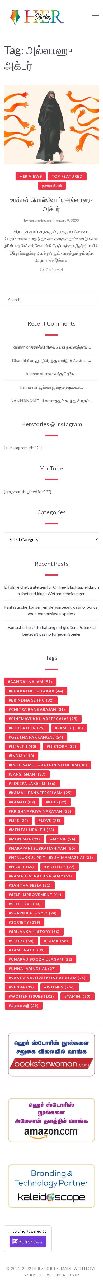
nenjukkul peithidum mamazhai (52, 857)
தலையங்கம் (52, 185)
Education (28, 728)
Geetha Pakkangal (37, 737)
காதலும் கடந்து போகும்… (71, 400)
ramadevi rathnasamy (41, 876)
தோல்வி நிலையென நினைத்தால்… (61, 346)
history (62, 746)
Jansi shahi (28, 774)
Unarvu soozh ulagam (41, 959)
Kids (57, 802)
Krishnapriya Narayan (41, 811)
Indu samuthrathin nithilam (49, 765)
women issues (32, 996)
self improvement (36, 894)
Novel (22, 866)
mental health (32, 829)
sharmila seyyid (34, 913)
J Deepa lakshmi (33, 783)
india (22, 755)
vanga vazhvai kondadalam (48, 978)
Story (22, 940)
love (50, 820)
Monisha (25, 839)
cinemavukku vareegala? (44, 718)
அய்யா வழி (25, 1005)
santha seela (31, 885)
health (23, 746)
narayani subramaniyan (43, 848)
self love (26, 903)
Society (25, 922)
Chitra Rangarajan (38, 709)
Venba (22, 987)
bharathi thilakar (37, 691)
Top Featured (67, 176)
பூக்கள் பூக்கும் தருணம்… (61, 387)
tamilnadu (28, 950)
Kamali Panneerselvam (41, 792)
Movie (64, 839)
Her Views (31, 176)
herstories (37, 220)
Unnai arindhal (33, 968)
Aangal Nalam (31, 681)
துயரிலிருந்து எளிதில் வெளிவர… (63, 360)
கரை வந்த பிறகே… (61, 373)
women (61, 987)
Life (19, 820)
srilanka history (35, 931)
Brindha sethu (32, 700)
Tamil (57, 940)
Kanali (23, 802)
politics (61, 866)
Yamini (79, 996)
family (70, 728)
